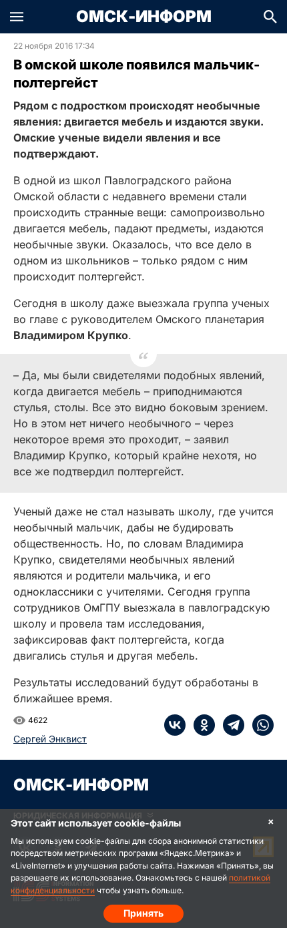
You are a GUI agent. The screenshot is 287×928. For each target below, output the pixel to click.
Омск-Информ (144, 16)
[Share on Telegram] (229, 725)
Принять (143, 913)
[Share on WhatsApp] (259, 725)
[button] (16, 16)
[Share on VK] (175, 725)
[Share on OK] (200, 725)
